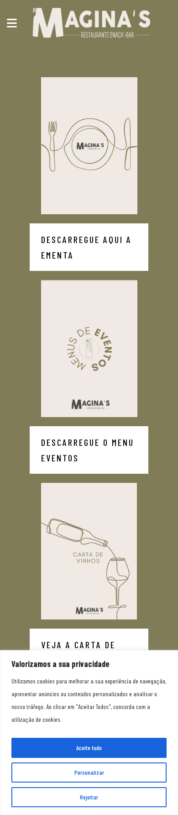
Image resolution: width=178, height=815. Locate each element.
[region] (89, 732)
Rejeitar (89, 797)
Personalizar (89, 772)
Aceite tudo (89, 747)
